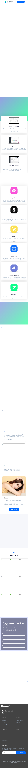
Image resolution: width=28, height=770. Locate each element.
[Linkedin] (3, 713)
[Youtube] (12, 711)
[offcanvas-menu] (26, 2)
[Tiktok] (9, 711)
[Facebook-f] (3, 711)
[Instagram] (6, 711)
